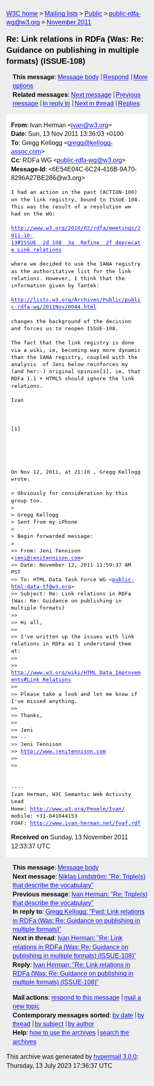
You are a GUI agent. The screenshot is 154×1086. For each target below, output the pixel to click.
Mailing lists (61, 13)
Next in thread (94, 103)
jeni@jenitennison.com (47, 558)
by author (81, 1024)
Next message (91, 94)
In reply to (56, 103)
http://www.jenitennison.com (63, 751)
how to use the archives (63, 1032)
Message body (78, 77)
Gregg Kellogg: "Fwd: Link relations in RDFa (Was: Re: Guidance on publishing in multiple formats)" (79, 920)
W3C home (22, 13)
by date (123, 1015)
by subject (49, 1024)
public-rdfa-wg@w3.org (89, 160)
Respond (116, 77)
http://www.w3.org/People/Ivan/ (77, 809)
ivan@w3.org (89, 125)
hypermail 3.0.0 (115, 1056)
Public (93, 13)
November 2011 (69, 22)
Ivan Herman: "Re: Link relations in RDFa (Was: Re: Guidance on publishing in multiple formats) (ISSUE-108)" (74, 947)
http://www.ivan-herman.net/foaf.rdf (85, 823)
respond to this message (85, 997)
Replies (129, 103)
